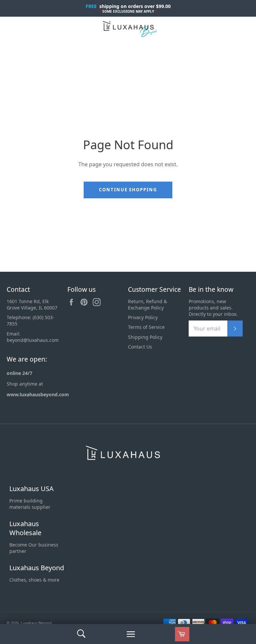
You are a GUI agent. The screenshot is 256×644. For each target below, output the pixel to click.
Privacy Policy (143, 317)
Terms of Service (146, 327)
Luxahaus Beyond (36, 567)
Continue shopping (128, 190)
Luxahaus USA (31, 488)
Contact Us (140, 347)
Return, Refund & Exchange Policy (147, 304)
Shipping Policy (145, 337)
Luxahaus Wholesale (25, 528)
